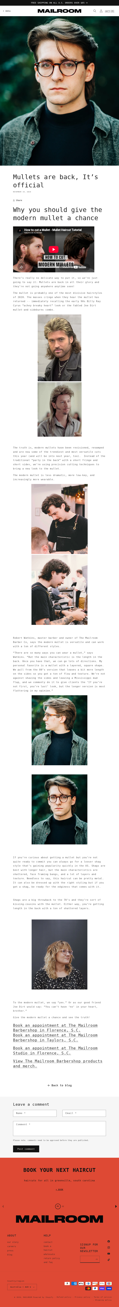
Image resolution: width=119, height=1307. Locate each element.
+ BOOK (59, 1189)
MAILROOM (27, 1297)
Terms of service (103, 1297)
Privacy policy (82, 1297)
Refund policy (64, 1297)
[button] (6, 11)
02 (63, 1206)
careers (11, 1246)
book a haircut (48, 1248)
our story (12, 1242)
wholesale (49, 1254)
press (10, 1250)
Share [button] (19, 200)
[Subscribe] (96, 1259)
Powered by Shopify (43, 1297)
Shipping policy (103, 1300)
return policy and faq (52, 1260)
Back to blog (62, 1085)
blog (9, 1254)
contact (48, 1242)
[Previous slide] (3, 1206)
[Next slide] (116, 1206)
